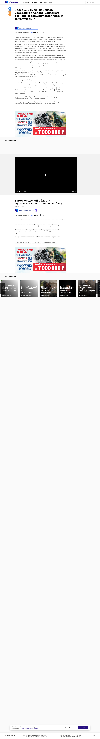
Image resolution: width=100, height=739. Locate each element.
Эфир (51, 2)
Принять (83, 727)
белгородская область (23, 242)
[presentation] (2, 288)
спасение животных (49, 242)
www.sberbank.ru (37, 104)
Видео (34, 2)
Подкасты (43, 2)
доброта (36, 242)
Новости (26, 2)
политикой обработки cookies (29, 728)
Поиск (91, 2)
